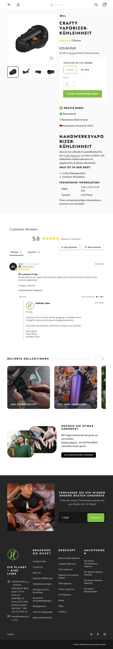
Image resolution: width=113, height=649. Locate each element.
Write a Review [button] (94, 247)
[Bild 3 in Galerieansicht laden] (38, 72)
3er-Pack (85, 69)
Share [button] (24, 297)
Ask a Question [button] (70, 247)
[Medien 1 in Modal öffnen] (32, 39)
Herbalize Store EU (85, 644)
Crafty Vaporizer (72, 155)
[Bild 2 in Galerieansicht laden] (25, 72)
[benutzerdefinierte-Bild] (13, 559)
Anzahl (65, 78)
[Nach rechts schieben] (103, 359)
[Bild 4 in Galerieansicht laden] (50, 72)
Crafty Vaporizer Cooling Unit (30, 290)
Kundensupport (69, 442)
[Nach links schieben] (96, 359)
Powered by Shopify (99, 644)
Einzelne (70, 69)
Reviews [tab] (14, 252)
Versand (71, 53)
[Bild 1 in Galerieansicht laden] (13, 72)
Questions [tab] (32, 252)
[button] (9, 5)
